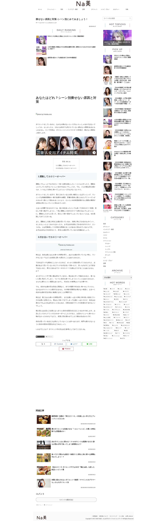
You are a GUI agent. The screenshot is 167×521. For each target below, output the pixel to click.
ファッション (41, 336)
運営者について (103, 516)
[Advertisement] (66, 81)
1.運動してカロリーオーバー (66, 165)
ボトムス (107, 255)
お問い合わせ (129, 516)
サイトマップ (113, 516)
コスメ (105, 235)
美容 (104, 223)
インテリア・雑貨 (108, 229)
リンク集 (121, 516)
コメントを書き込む (66, 500)
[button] (130, 18)
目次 (63, 161)
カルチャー (106, 232)
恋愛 (104, 263)
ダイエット (49, 336)
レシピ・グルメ (107, 260)
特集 (104, 266)
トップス (107, 249)
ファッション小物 (110, 252)
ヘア (104, 257)
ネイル (105, 238)
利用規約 (95, 516)
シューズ (107, 246)
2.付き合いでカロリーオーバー (67, 168)
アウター (107, 243)
